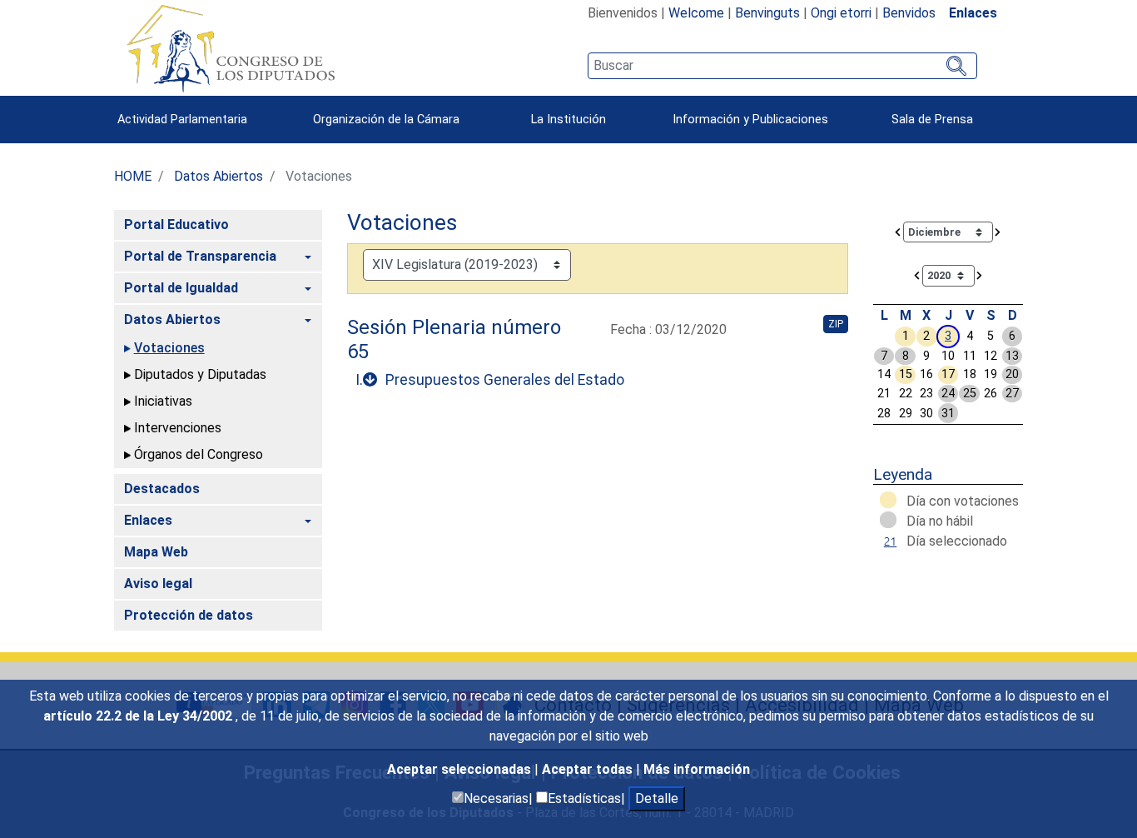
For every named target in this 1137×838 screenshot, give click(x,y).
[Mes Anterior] (898, 231)
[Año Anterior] (917, 274)
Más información (696, 769)
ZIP (835, 324)
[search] (782, 65)
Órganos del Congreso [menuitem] (198, 454)
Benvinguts (767, 13)
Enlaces (973, 13)
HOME (132, 176)
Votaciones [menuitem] (169, 348)
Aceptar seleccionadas (460, 769)
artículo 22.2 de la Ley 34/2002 (139, 716)
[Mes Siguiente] (998, 231)
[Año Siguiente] (980, 274)
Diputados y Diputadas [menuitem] (200, 374)
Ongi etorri (841, 13)
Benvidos (909, 13)
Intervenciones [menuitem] (177, 428)
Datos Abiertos (218, 176)
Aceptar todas (589, 769)
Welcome (696, 13)
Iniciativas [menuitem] (163, 401)
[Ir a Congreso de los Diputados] (231, 48)
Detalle (656, 798)
